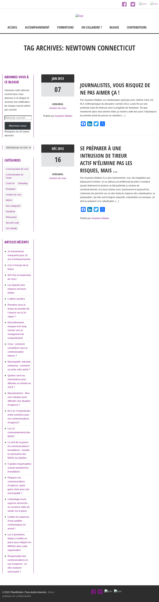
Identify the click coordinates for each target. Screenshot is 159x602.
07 (57, 89)
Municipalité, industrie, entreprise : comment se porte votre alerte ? (19, 365)
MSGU (9, 200)
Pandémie (10, 211)
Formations (65, 27)
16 (57, 159)
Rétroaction (11, 217)
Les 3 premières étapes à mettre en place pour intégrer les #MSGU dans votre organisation (19, 542)
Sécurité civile (12, 223)
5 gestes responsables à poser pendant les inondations (19, 468)
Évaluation (11, 189)
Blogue (114, 27)
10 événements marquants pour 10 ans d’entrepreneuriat (19, 255)
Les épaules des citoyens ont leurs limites (17, 289)
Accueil (12, 27)
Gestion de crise (13, 194)
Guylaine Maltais (63, 116)
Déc (55, 148)
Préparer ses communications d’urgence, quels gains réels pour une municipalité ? (18, 485)
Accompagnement (37, 27)
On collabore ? (91, 27)
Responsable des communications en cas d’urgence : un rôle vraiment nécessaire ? (18, 564)
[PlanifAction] (79, 16)
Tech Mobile (11, 228)
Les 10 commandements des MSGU (19, 432)
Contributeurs (137, 27)
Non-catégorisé (13, 206)
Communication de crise (17, 169)
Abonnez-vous (17, 125)
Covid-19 (10, 183)
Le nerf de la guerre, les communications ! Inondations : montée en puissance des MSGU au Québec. (19, 450)
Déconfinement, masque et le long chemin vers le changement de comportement (17, 330)
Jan (55, 78)
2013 (61, 78)
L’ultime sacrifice (16, 299)
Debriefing (23, 183)
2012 (61, 148)
